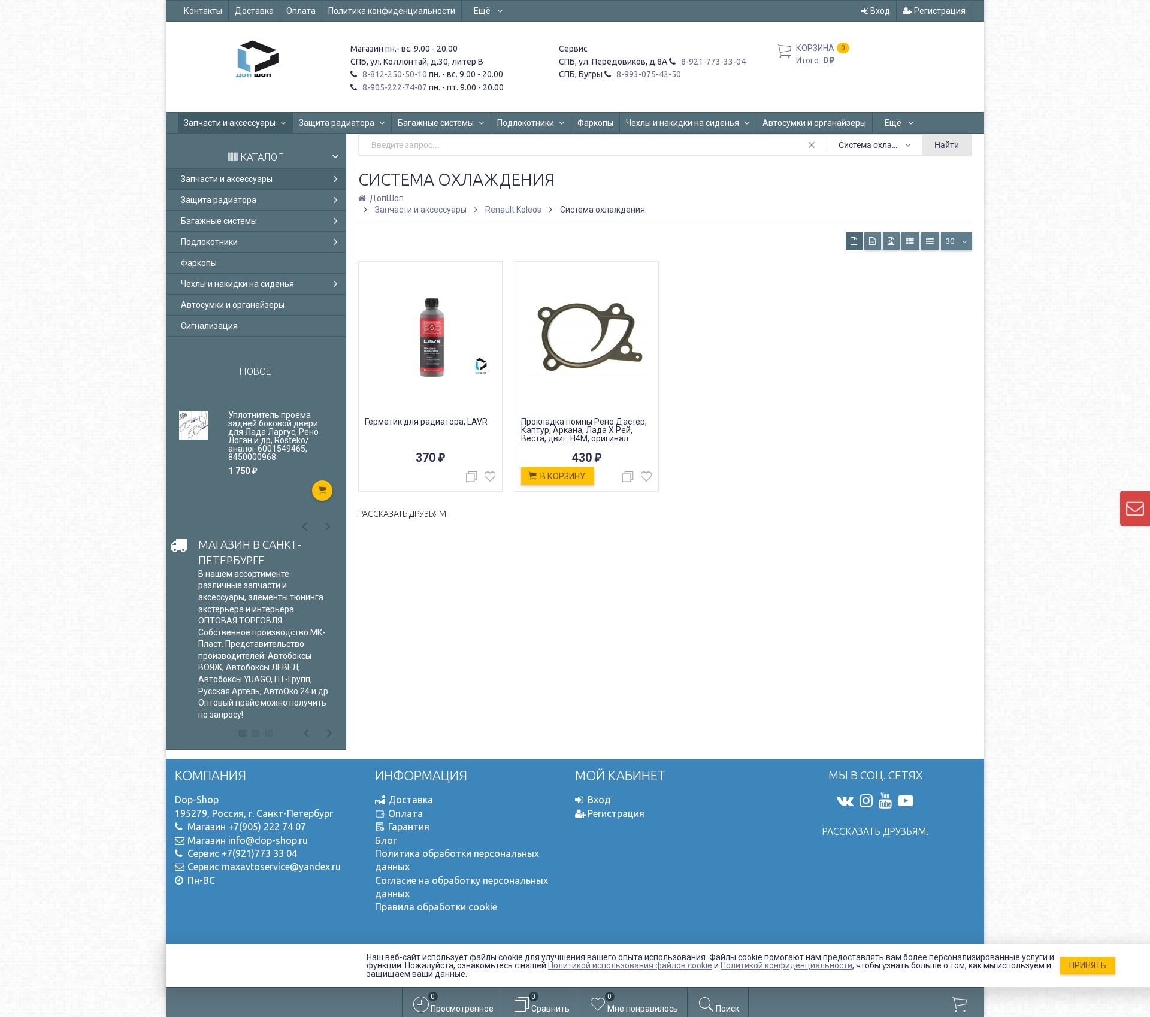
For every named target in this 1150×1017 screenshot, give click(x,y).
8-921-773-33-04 (712, 61)
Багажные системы (436, 123)
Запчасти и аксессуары (230, 123)
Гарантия (408, 826)
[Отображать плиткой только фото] (891, 241)
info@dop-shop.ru (268, 840)
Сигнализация (209, 326)
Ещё (483, 11)
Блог (386, 840)
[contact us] (1135, 508)
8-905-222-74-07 (394, 87)
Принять (1087, 965)
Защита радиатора (336, 123)
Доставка (254, 11)
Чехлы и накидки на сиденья (682, 123)
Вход (879, 11)
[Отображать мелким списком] (930, 241)
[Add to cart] (322, 490)
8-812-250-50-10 (394, 74)
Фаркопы (595, 123)
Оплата (301, 11)
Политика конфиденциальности (391, 11)
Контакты (203, 11)
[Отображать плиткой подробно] (872, 241)
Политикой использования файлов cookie (630, 965)
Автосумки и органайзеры (814, 123)
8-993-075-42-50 (648, 74)
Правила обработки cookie (436, 906)
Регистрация (939, 11)
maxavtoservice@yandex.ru (281, 866)
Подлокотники (525, 123)
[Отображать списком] (910, 241)
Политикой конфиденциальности (786, 965)
